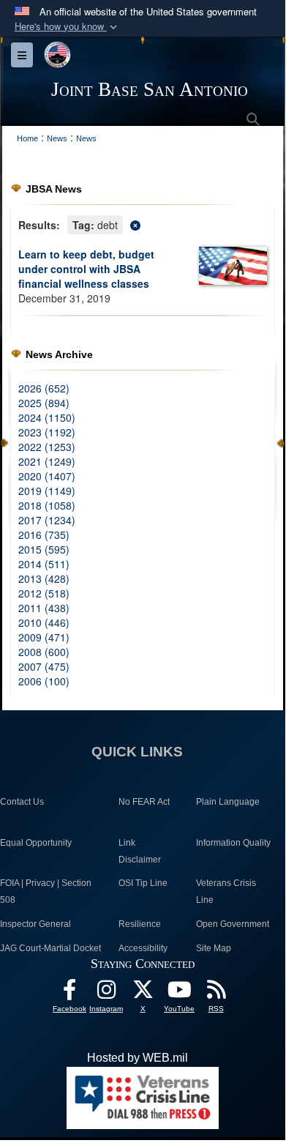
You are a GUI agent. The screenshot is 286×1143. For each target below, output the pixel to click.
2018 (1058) (46, 505)
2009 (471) (43, 637)
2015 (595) (43, 549)
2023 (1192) (46, 432)
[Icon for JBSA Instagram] (106, 993)
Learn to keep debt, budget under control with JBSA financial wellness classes (86, 269)
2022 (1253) (46, 446)
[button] (67, 26)
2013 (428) (43, 578)
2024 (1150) (46, 417)
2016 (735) (43, 534)
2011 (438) (43, 607)
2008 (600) (43, 651)
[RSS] (215, 993)
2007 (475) (43, 666)
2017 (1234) (46, 520)
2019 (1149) (46, 490)
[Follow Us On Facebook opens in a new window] (69, 993)
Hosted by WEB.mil (137, 1057)
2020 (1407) (46, 476)
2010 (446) (43, 622)
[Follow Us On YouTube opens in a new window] (179, 993)
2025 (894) (43, 402)
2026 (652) (43, 388)
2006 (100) (43, 681)
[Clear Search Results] (142, 223)
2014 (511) (43, 563)
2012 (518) (43, 593)
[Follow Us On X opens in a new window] (142, 993)
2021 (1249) (46, 461)
